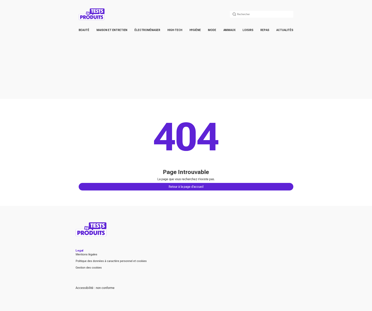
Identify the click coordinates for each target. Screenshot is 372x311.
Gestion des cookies (89, 267)
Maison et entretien (111, 30)
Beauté (84, 30)
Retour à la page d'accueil (186, 187)
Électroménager (147, 30)
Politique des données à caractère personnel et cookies (111, 261)
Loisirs (248, 30)
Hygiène (195, 30)
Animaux (229, 30)
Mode (212, 30)
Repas (264, 30)
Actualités (284, 30)
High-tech (174, 30)
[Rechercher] (234, 14)
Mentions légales (86, 254)
